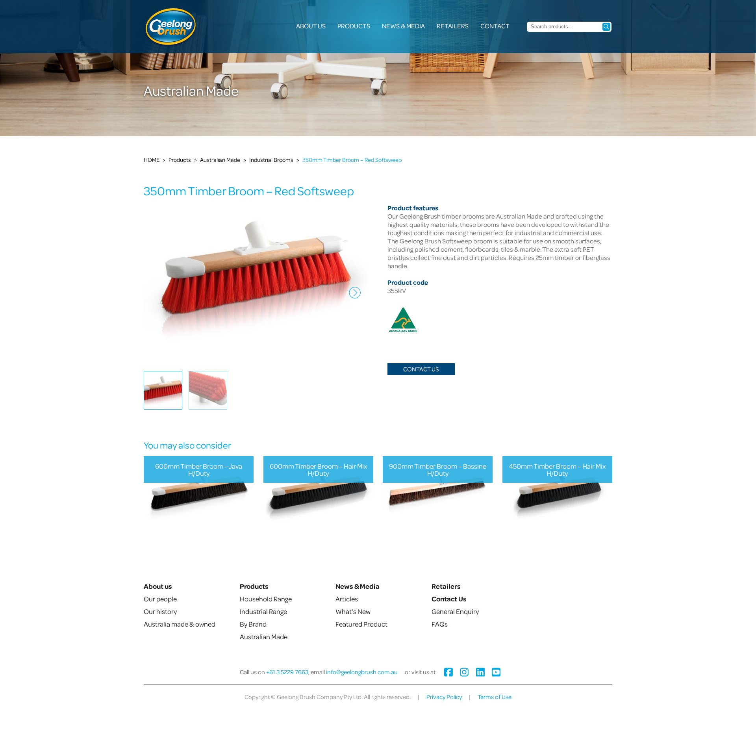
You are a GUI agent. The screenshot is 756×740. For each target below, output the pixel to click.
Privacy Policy (444, 697)
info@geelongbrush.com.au (362, 672)
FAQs (440, 623)
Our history (160, 611)
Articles (346, 598)
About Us (311, 26)
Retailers (453, 26)
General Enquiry (455, 611)
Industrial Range (263, 611)
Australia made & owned (179, 623)
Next (353, 298)
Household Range (266, 598)
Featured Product (361, 623)
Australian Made (220, 159)
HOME (151, 159)
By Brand (253, 623)
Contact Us (421, 369)
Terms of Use (494, 697)
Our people (160, 598)
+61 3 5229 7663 (287, 672)
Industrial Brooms (271, 159)
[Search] (606, 27)
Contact (495, 26)
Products (353, 26)
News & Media (403, 26)
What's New (353, 611)
